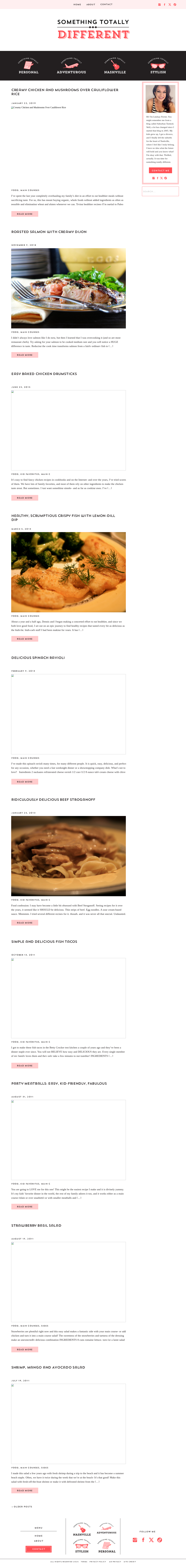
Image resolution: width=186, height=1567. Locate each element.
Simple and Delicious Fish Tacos (44, 942)
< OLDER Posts (22, 1507)
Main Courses (29, 190)
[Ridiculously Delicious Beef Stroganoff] (68, 856)
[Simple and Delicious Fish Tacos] (68, 998)
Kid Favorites (29, 474)
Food (15, 190)
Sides (44, 1326)
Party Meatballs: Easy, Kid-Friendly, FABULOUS (59, 1084)
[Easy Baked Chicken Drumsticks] (68, 430)
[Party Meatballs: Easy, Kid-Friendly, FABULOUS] (68, 1140)
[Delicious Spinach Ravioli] (68, 714)
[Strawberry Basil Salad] (68, 1282)
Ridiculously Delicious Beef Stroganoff (53, 800)
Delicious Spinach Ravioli (38, 658)
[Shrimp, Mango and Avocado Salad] (68, 1424)
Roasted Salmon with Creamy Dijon (48, 232)
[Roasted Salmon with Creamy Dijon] (68, 288)
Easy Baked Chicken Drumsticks (44, 374)
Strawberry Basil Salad (36, 1226)
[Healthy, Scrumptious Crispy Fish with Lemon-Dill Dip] (68, 572)
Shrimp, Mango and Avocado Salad (48, 1367)
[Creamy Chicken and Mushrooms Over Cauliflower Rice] (68, 146)
